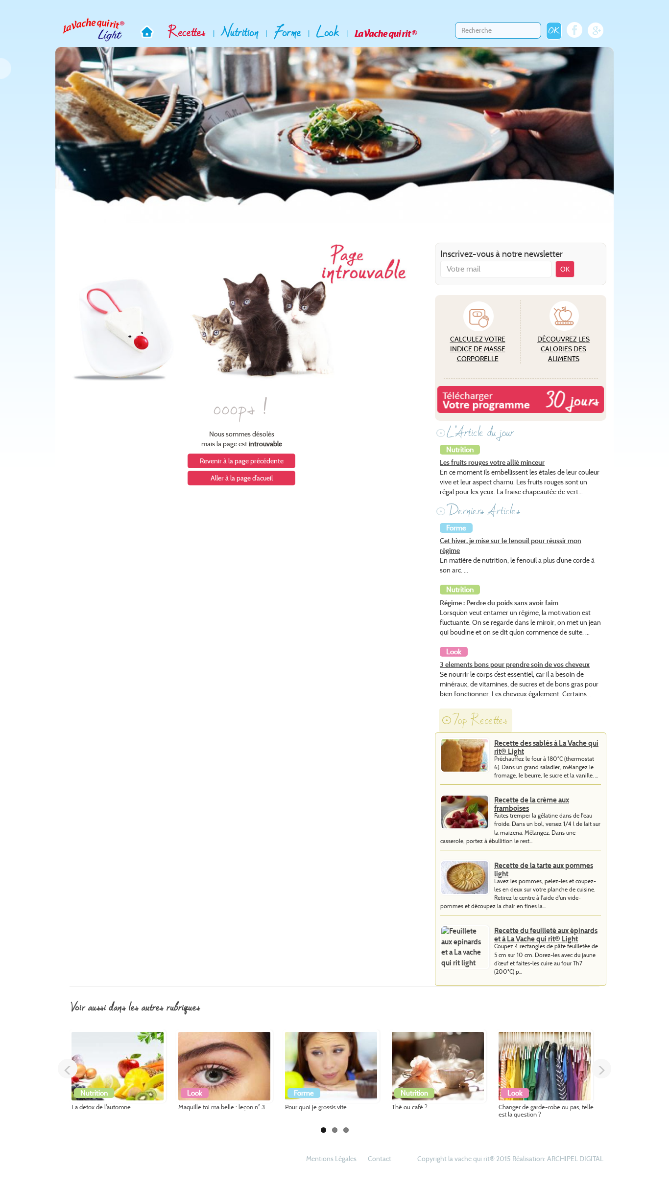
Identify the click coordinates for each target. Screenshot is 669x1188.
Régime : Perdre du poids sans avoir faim (499, 602)
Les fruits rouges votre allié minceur (492, 462)
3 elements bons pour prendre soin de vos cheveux (515, 664)
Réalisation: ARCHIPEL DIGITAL (557, 1158)
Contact (379, 1158)
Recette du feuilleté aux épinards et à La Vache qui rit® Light (545, 934)
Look (327, 32)
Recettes (187, 32)
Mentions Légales (331, 1158)
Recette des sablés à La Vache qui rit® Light (546, 747)
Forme (287, 32)
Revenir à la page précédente (242, 461)
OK (554, 30)
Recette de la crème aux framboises (531, 804)
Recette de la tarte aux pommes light (543, 869)
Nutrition (240, 32)
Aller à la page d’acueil (242, 478)
